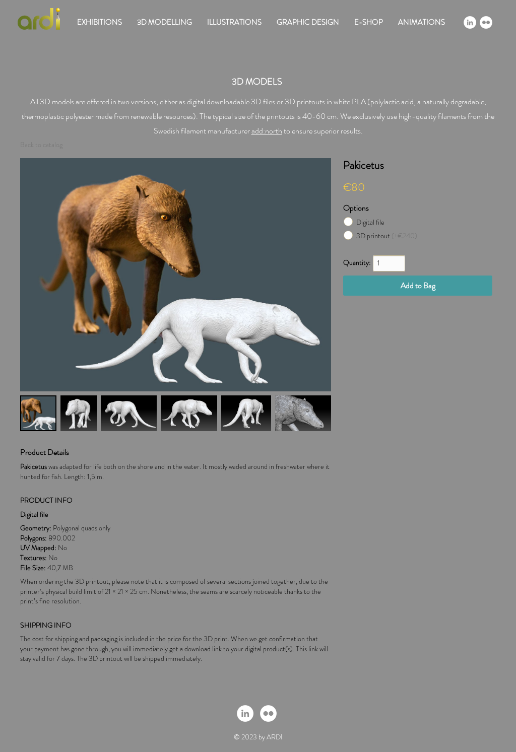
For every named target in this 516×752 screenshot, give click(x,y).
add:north (266, 130)
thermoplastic (44, 116)
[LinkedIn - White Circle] (470, 22)
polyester (80, 116)
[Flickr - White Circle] (486, 22)
